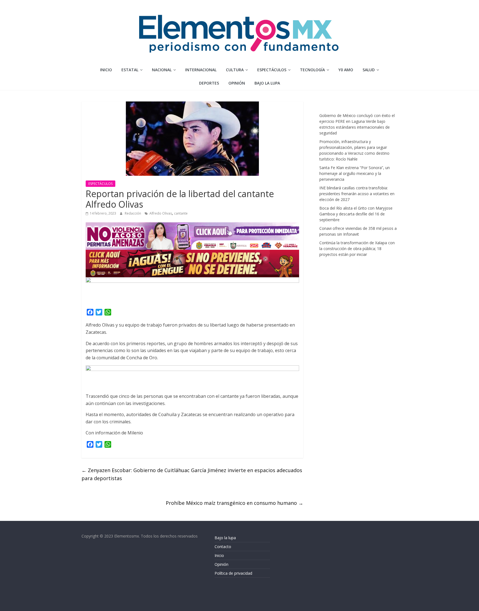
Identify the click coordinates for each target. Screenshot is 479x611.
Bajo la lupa (267, 83)
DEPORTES (209, 83)
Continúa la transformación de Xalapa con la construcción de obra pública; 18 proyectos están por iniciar (357, 248)
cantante (181, 213)
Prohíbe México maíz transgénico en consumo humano (234, 503)
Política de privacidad (233, 573)
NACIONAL (162, 69)
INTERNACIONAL (200, 69)
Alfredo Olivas (160, 213)
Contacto (223, 546)
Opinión (221, 564)
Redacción (133, 213)
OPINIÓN (236, 83)
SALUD (369, 69)
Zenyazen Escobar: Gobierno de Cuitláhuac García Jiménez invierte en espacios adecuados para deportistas (191, 474)
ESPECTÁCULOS (271, 69)
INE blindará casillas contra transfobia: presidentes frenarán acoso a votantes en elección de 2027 (356, 193)
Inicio (106, 69)
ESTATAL (129, 69)
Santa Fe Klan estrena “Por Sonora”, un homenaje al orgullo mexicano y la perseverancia (354, 173)
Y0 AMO (345, 69)
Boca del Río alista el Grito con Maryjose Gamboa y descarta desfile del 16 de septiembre (356, 213)
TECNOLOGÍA (312, 69)
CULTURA (235, 69)
